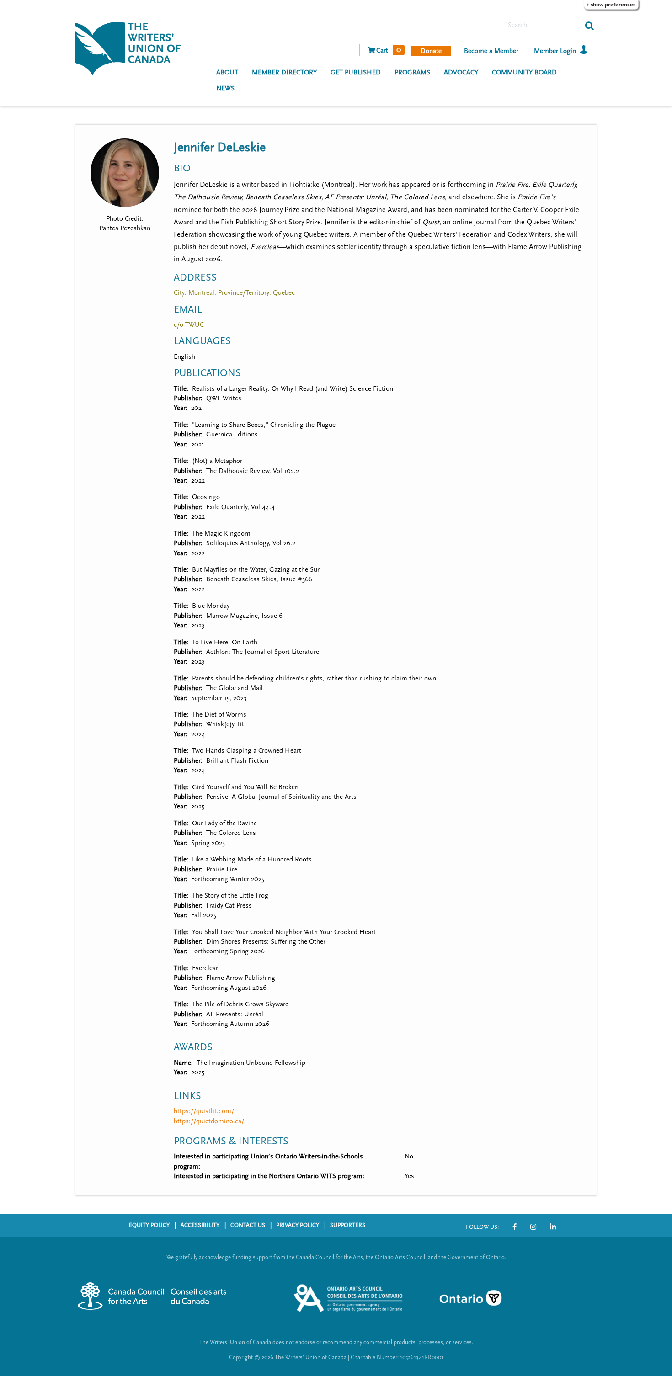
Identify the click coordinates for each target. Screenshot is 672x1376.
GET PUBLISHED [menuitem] (356, 72)
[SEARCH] (589, 25)
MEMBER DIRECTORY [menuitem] (284, 72)
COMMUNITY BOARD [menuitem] (524, 72)
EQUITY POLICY (149, 1225)
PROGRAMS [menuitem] (412, 72)
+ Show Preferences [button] (611, 4)
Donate (431, 51)
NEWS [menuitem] (225, 88)
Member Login (555, 51)
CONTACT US (247, 1225)
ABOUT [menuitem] (227, 72)
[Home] (131, 47)
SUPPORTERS (347, 1225)
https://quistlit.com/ (204, 1111)
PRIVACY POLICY (297, 1225)
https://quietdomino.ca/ (209, 1121)
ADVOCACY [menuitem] (461, 72)
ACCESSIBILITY (200, 1225)
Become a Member (491, 51)
